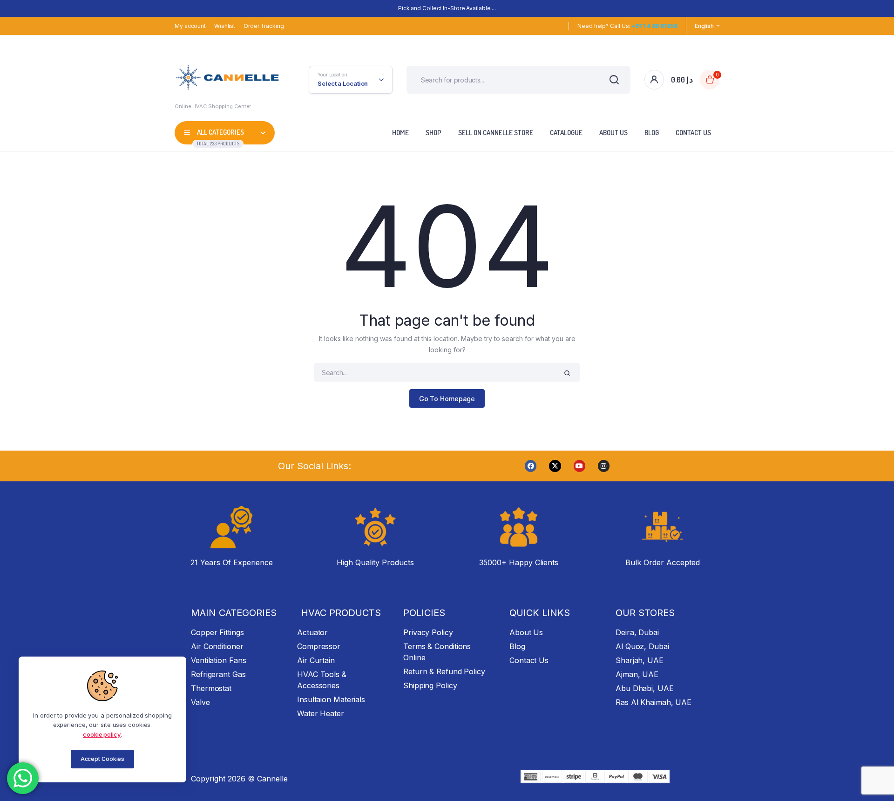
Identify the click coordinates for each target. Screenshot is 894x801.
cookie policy (102, 734)
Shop (433, 132)
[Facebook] (530, 466)
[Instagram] (604, 466)
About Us (613, 132)
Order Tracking (264, 25)
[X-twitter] (555, 466)
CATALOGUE (566, 132)
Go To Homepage (447, 399)
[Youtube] (579, 466)
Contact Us (693, 132)
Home (400, 132)
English (704, 25)
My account (190, 25)
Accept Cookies (103, 758)
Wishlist (224, 25)
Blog (651, 132)
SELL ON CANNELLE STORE (495, 132)
